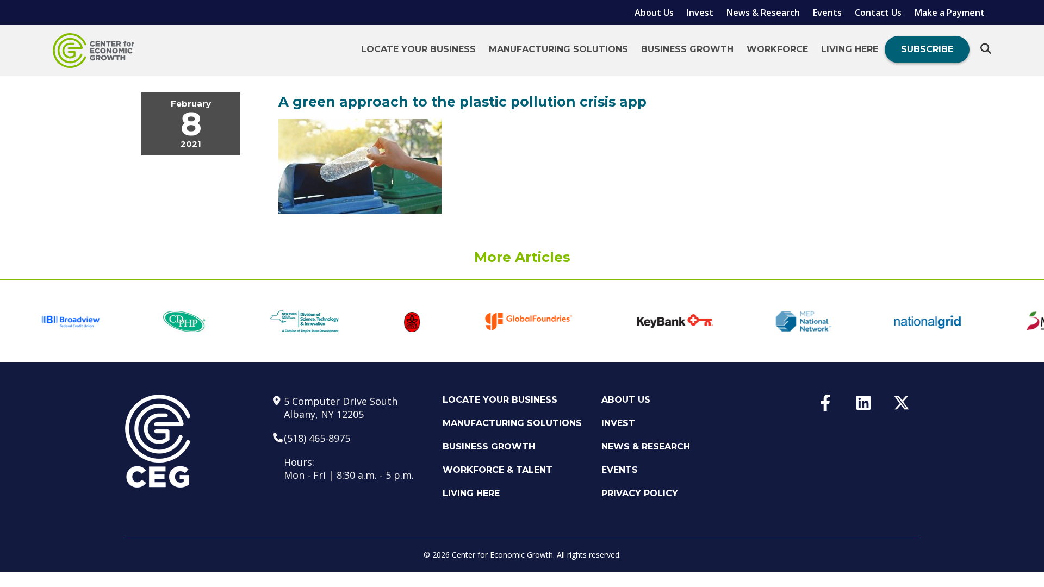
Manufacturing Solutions (558, 49)
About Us (654, 12)
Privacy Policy (639, 493)
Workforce (777, 49)
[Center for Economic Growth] (93, 50)
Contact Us (878, 12)
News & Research (763, 12)
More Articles (522, 257)
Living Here (849, 49)
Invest (700, 12)
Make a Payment (950, 12)
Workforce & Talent (497, 470)
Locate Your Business (418, 49)
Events (827, 12)
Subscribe (927, 49)
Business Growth (687, 49)
